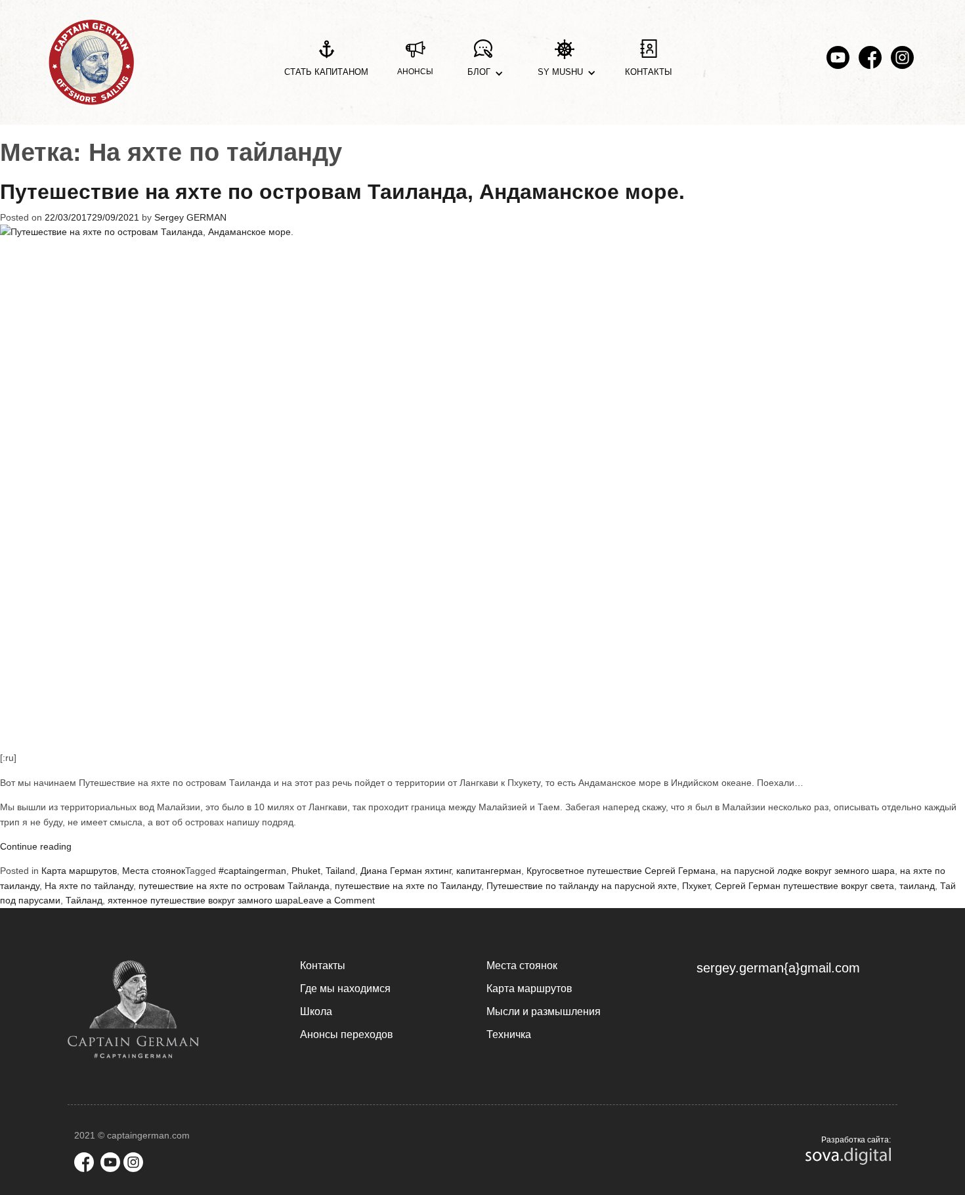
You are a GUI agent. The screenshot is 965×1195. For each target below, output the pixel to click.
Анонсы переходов (346, 1034)
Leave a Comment (336, 900)
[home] (91, 62)
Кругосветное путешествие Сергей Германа (621, 870)
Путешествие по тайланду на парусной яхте (581, 885)
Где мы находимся (345, 988)
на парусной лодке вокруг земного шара (808, 870)
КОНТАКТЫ (648, 72)
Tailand (340, 870)
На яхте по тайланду (89, 885)
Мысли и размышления (543, 1011)
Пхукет (696, 885)
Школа (316, 1011)
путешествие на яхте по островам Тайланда (234, 885)
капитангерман (488, 870)
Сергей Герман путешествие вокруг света (804, 885)
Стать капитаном (326, 72)
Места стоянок (153, 870)
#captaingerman (252, 870)
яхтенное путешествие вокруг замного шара (203, 900)
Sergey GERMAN (190, 217)
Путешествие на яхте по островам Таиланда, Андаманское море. (342, 192)
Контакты (322, 965)
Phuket (305, 870)
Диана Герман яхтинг (405, 870)
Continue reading (36, 846)
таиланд (917, 885)
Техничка (508, 1034)
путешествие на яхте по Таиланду (408, 885)
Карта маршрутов (79, 870)
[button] (483, 62)
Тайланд (84, 900)
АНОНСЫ (415, 71)
